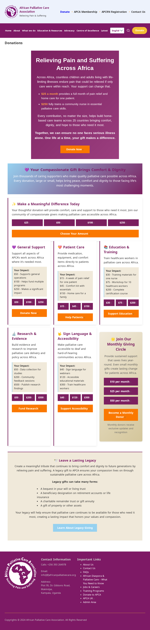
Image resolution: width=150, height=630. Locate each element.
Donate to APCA (92, 594)
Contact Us (138, 11)
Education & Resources (49, 30)
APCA (88, 598)
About (16, 30)
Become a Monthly (121, 415)
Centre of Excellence (88, 30)
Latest (104, 30)
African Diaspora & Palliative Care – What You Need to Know (95, 579)
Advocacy (69, 30)
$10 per (119, 381)
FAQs (86, 572)
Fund (28, 408)
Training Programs (93, 590)
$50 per (119, 400)
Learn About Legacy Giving (75, 527)
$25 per (119, 391)
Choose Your (74, 233)
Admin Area (89, 602)
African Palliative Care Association (34, 9)
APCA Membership (85, 11)
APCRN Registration (114, 11)
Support (120, 313)
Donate (65, 11)
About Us (88, 564)
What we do (28, 30)
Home (8, 30)
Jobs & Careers (91, 587)
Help (74, 317)
